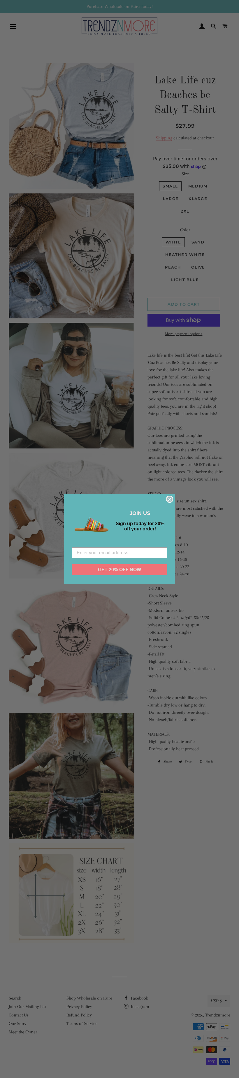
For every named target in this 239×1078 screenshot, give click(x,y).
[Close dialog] (170, 499)
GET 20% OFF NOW (119, 569)
